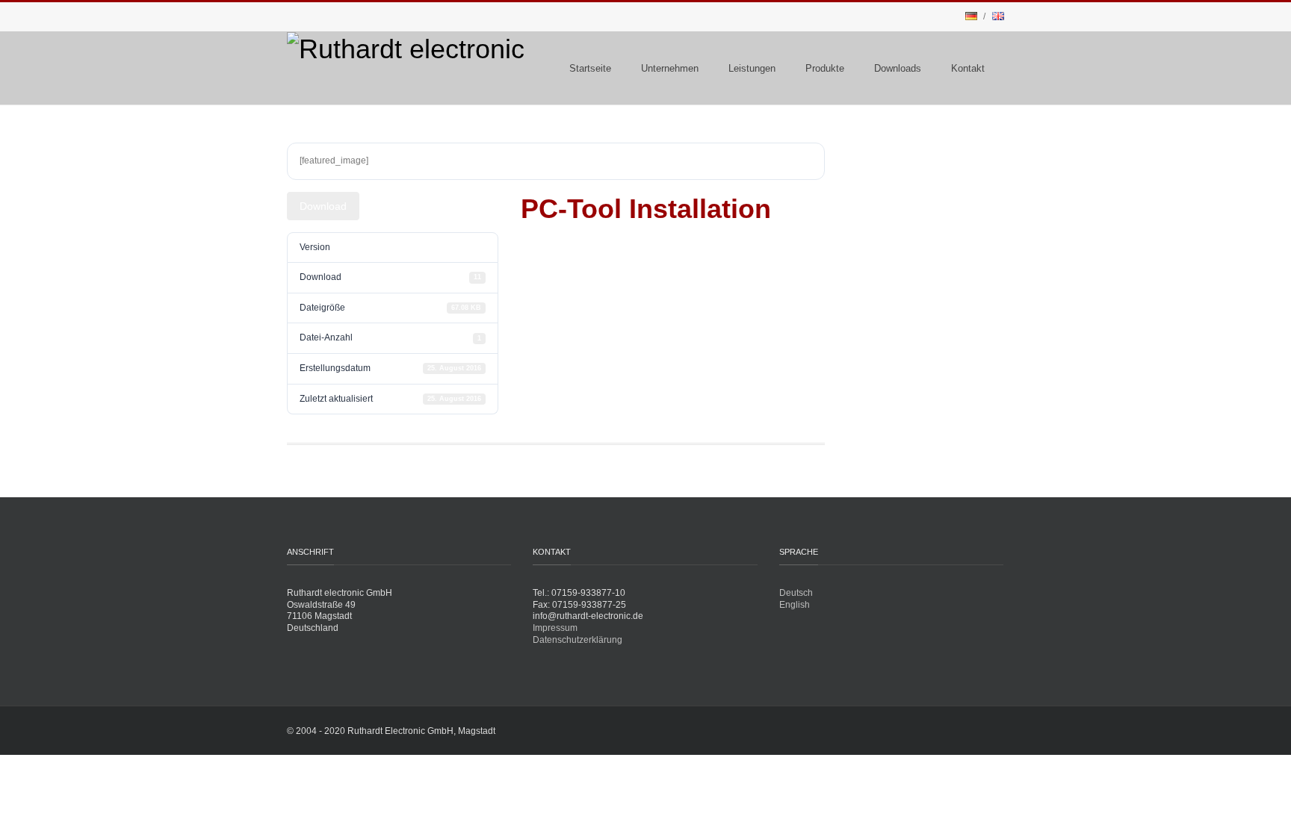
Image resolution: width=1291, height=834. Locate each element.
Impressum (555, 628)
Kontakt (968, 68)
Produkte (824, 68)
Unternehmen (670, 68)
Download (323, 206)
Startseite (590, 68)
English (794, 605)
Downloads (897, 68)
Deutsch (796, 593)
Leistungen (751, 68)
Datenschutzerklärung (577, 640)
